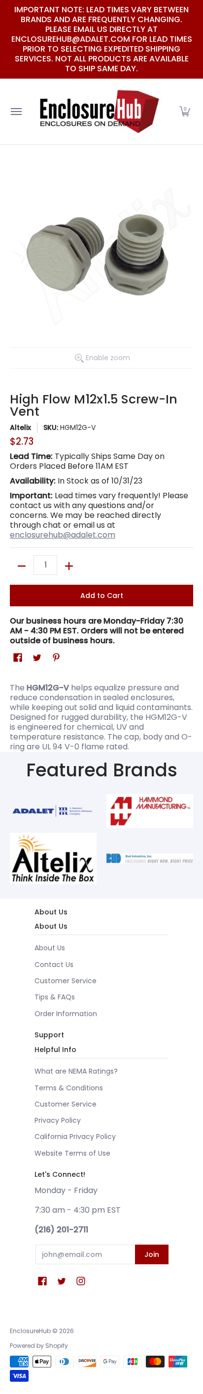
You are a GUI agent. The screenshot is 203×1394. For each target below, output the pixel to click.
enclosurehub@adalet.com (62, 535)
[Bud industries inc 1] (149, 858)
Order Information (65, 1014)
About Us (49, 948)
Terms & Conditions (68, 1088)
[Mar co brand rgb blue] (53, 811)
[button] (184, 111)
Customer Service (65, 981)
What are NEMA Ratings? (76, 1071)
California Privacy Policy (75, 1136)
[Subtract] (22, 566)
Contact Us (53, 964)
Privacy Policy (57, 1120)
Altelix (20, 427)
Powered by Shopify (39, 1345)
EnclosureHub (30, 1331)
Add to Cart (101, 595)
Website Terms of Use (72, 1153)
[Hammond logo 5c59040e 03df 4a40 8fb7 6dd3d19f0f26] (149, 810)
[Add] (69, 566)
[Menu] (16, 111)
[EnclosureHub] (99, 112)
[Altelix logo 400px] (53, 858)
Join (151, 1254)
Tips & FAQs (54, 997)
